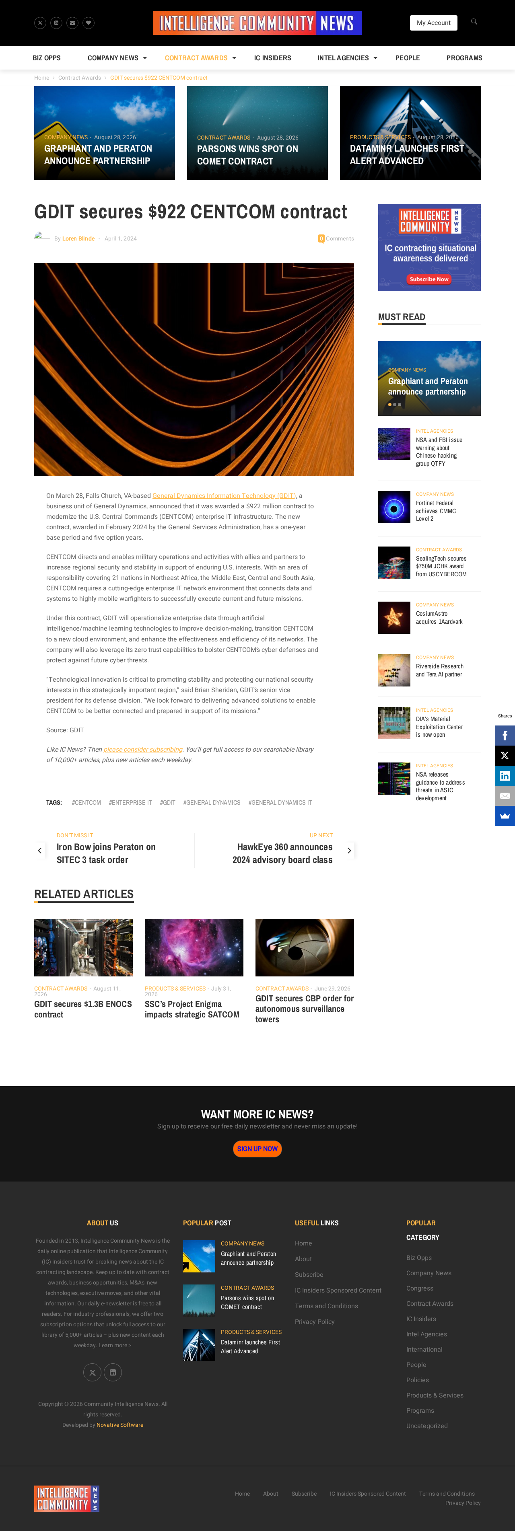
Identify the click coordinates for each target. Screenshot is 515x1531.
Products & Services (380, 138)
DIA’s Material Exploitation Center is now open (439, 726)
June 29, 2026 (332, 988)
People (408, 58)
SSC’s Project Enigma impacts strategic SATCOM (192, 1009)
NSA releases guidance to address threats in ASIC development (440, 786)
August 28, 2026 (115, 137)
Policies (417, 1380)
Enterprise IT (132, 802)
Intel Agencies (343, 58)
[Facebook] (505, 735)
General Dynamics (213, 802)
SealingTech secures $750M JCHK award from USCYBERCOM (441, 566)
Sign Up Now (257, 1149)
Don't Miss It (75, 835)
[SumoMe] (505, 816)
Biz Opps (47, 58)
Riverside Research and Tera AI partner (440, 670)
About (303, 1259)
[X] (505, 756)
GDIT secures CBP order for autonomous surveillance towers (304, 1008)
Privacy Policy (315, 1322)
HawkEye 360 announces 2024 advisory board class (283, 853)
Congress (419, 1288)
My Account (434, 23)
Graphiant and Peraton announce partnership (98, 154)
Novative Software (120, 1425)
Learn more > (115, 1345)
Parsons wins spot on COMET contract (247, 154)
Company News (113, 58)
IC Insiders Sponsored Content (338, 1290)
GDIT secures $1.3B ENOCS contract (83, 1009)
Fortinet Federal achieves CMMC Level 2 (436, 510)
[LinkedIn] (505, 776)
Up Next (321, 835)
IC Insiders (272, 58)
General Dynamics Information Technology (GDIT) (224, 496)
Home (41, 78)
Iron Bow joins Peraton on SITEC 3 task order (106, 853)
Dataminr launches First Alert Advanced (407, 154)
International (424, 1349)
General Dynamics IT (281, 802)
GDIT (169, 802)
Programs (464, 58)
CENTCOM (88, 802)
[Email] (505, 796)
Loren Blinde (78, 238)
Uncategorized (427, 1426)
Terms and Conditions (326, 1306)
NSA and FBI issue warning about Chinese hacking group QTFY (439, 451)
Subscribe (309, 1275)
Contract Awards (196, 58)
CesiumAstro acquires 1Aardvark (439, 617)
